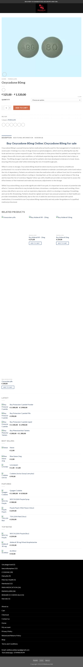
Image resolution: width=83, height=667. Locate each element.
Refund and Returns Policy (11, 635)
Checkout (5, 615)
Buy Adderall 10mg (62, 237)
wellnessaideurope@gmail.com (17, 650)
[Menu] (3, 8)
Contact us (6, 619)
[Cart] (80, 8)
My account (6, 627)
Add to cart (21, 108)
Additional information (23, 138)
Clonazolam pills (7, 381)
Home (4, 79)
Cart (3, 610)
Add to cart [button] (8, 387)
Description (7, 138)
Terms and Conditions (10, 644)
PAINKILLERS (12, 79)
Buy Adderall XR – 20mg (37, 237)
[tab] (7, 138)
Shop (3, 640)
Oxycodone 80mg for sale (60, 143)
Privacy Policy (7, 631)
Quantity (6, 100)
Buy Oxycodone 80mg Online (25, 143)
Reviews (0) (39, 138)
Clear (79, 96)
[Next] (81, 304)
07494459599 (19, 652)
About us (5, 606)
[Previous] (1, 304)
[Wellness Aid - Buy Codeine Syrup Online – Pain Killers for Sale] (41, 8)
